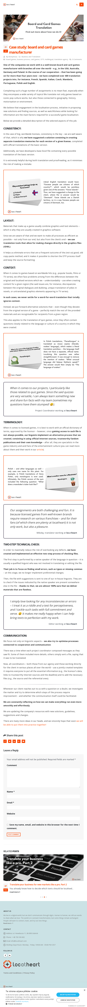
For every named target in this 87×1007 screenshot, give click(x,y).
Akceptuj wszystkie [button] (68, 995)
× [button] (84, 990)
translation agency (61, 59)
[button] (41, 918)
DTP (42, 59)
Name (11, 791)
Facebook (5, 741)
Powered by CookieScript (76, 1006)
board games (11, 59)
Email (23, 741)
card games (35, 59)
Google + (19, 741)
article (40, 449)
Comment (12, 765)
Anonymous (12, 57)
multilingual (49, 59)
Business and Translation (31, 57)
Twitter (9, 741)
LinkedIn (14, 741)
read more (14, 913)
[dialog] (43, 997)
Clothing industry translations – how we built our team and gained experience (43, 900)
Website (11, 813)
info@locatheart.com (19, 962)
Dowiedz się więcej (22, 1001)
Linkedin (9, 976)
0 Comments (77, 59)
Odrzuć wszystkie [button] (67, 1000)
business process (23, 59)
